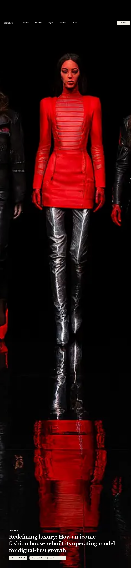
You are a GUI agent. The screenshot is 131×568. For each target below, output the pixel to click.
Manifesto (62, 23)
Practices (26, 23)
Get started (123, 23)
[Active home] (8, 22)
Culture (74, 23)
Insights (50, 23)
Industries (38, 23)
